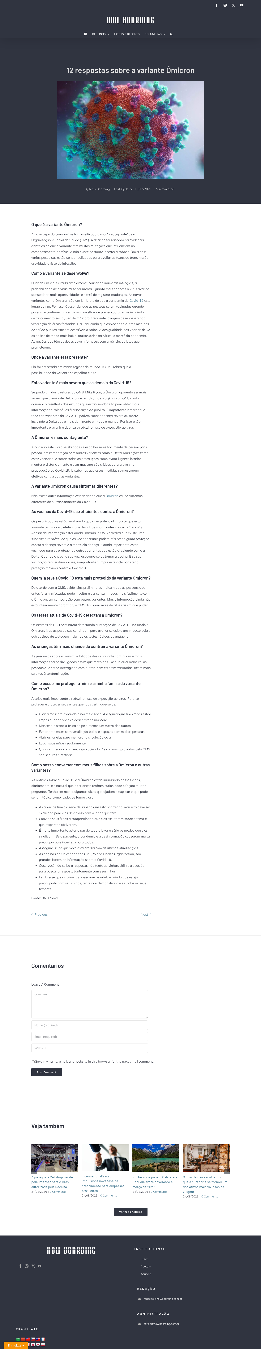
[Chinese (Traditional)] (28, 1339)
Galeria (59, 1158)
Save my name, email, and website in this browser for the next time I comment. (94, 1061)
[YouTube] (39, 1266)
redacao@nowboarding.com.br (163, 1298)
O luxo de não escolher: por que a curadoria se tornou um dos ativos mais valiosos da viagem (201, 1158)
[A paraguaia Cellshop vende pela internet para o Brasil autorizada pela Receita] (54, 1157)
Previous (41, 914)
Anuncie (146, 1274)
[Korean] (38, 1345)
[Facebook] (20, 1266)
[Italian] (28, 1345)
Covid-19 (136, 300)
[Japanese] (33, 1345)
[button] (171, 34)
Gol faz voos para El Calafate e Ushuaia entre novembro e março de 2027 (151, 1158)
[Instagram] (26, 1266)
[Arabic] (18, 1339)
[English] (38, 1339)
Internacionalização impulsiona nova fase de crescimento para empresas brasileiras (100, 1157)
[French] (43, 1339)
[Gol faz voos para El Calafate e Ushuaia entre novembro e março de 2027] (155, 1157)
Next (144, 914)
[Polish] (43, 1345)
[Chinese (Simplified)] (23, 1339)
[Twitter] (33, 1266)
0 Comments (58, 1191)
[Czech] (33, 1339)
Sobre (144, 1259)
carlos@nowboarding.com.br (161, 1323)
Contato (146, 1266)
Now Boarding (99, 189)
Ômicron (111, 496)
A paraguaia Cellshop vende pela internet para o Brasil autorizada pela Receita (49, 1158)
